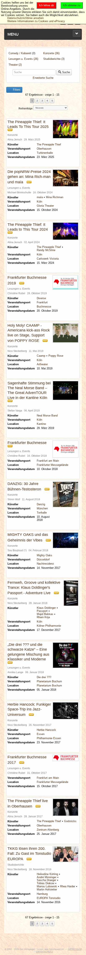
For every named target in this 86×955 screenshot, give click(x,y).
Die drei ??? (44, 677)
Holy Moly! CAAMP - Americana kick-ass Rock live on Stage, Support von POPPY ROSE (29, 333)
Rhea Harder (67, 886)
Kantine (41, 423)
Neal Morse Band (47, 415)
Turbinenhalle (45, 152)
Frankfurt (42, 302)
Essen (40, 734)
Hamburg (42, 893)
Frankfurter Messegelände (52, 464)
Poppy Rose (55, 355)
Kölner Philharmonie (49, 625)
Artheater (42, 364)
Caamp (41, 355)
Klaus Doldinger (46, 607)
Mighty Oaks (44, 555)
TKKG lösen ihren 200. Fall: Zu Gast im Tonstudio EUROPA (29, 853)
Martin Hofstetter (47, 889)
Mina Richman (54, 197)
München (42, 508)
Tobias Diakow (45, 883)
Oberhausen (44, 148)
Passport (42, 610)
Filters (16, 89)
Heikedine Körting (47, 874)
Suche (66, 72)
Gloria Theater (45, 205)
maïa (40, 197)
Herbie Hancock (46, 729)
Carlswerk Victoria (48, 258)
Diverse (41, 298)
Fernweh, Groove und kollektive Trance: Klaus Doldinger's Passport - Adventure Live (34, 587)
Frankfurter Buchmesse (27, 443)
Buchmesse (44, 306)
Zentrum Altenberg (48, 829)
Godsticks (70, 821)
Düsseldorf (43, 559)
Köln (39, 201)
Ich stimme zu (71, 5)
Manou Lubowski (47, 886)
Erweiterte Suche (43, 77)
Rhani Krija (43, 617)
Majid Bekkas (45, 614)
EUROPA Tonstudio (48, 898)
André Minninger (46, 877)
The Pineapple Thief (49, 144)
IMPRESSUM (75, 949)
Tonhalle (42, 512)
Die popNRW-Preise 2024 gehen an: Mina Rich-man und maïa (29, 177)
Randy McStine (46, 250)
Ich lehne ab (46, 5)
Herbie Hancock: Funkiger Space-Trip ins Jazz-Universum (29, 709)
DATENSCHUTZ (44, 951)
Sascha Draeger (46, 880)
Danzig (41, 504)
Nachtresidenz (45, 563)
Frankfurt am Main (48, 460)
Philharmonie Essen (49, 738)
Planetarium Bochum (49, 681)
